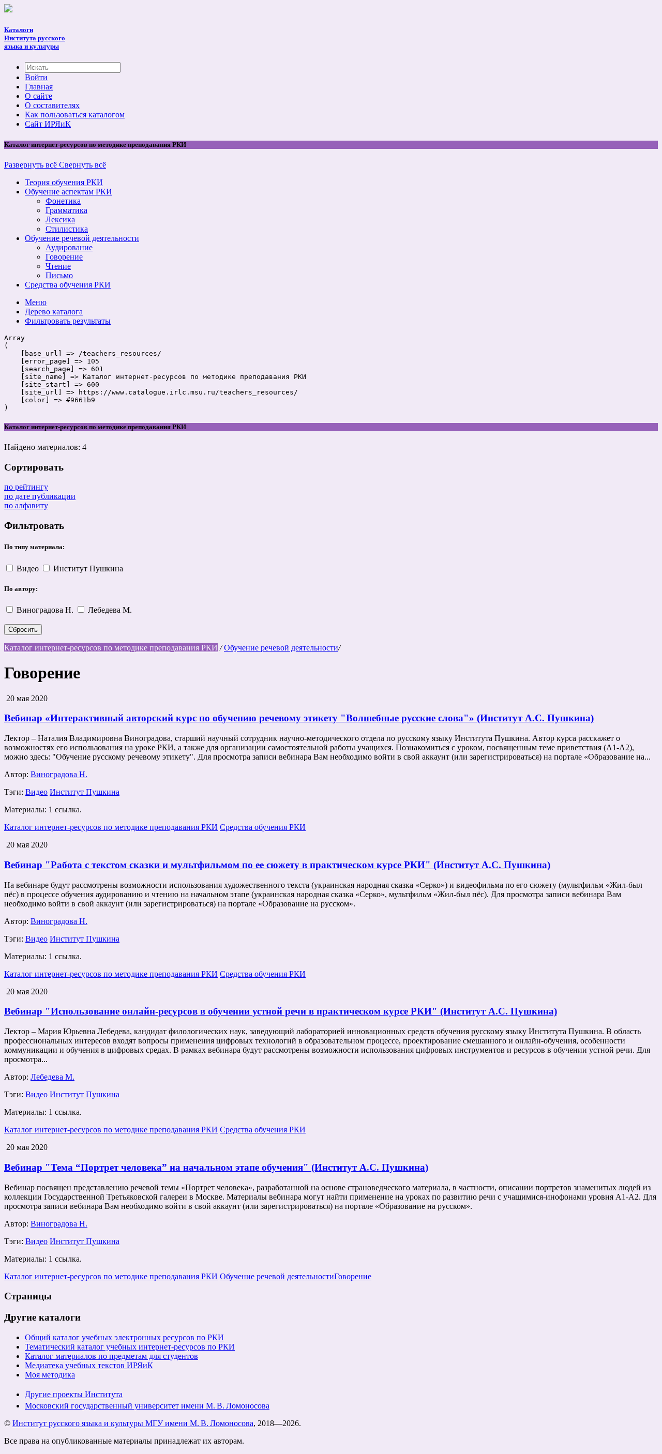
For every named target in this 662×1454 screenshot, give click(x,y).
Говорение (64, 256)
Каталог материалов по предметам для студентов (111, 1356)
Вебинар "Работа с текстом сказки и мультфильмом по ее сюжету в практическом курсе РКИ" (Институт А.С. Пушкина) (277, 864)
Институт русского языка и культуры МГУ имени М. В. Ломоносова (132, 1423)
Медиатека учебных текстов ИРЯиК (89, 1365)
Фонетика (63, 200)
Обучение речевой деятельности (82, 238)
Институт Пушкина (88, 568)
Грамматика (66, 210)
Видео (29, 568)
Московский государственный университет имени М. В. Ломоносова (147, 1405)
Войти (36, 77)
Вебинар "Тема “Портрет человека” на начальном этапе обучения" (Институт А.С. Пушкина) (216, 1167)
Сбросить (23, 629)
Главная (39, 86)
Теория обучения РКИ (64, 182)
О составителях (52, 105)
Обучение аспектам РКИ (68, 191)
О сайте (38, 96)
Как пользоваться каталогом (75, 114)
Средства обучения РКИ (68, 284)
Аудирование (69, 247)
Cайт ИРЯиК (48, 123)
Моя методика (50, 1374)
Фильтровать (68, 320)
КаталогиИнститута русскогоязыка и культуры (34, 38)
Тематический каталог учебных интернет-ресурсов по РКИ (130, 1346)
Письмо (59, 275)
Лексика (60, 219)
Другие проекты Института (74, 1394)
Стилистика (67, 228)
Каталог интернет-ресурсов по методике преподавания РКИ (111, 647)
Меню (36, 302)
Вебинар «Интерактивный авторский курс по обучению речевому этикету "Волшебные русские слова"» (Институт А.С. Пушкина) (299, 718)
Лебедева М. (110, 609)
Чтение (58, 266)
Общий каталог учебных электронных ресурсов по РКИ (124, 1337)
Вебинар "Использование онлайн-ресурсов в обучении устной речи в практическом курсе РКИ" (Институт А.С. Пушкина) (280, 1011)
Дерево (54, 311)
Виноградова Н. (46, 609)
